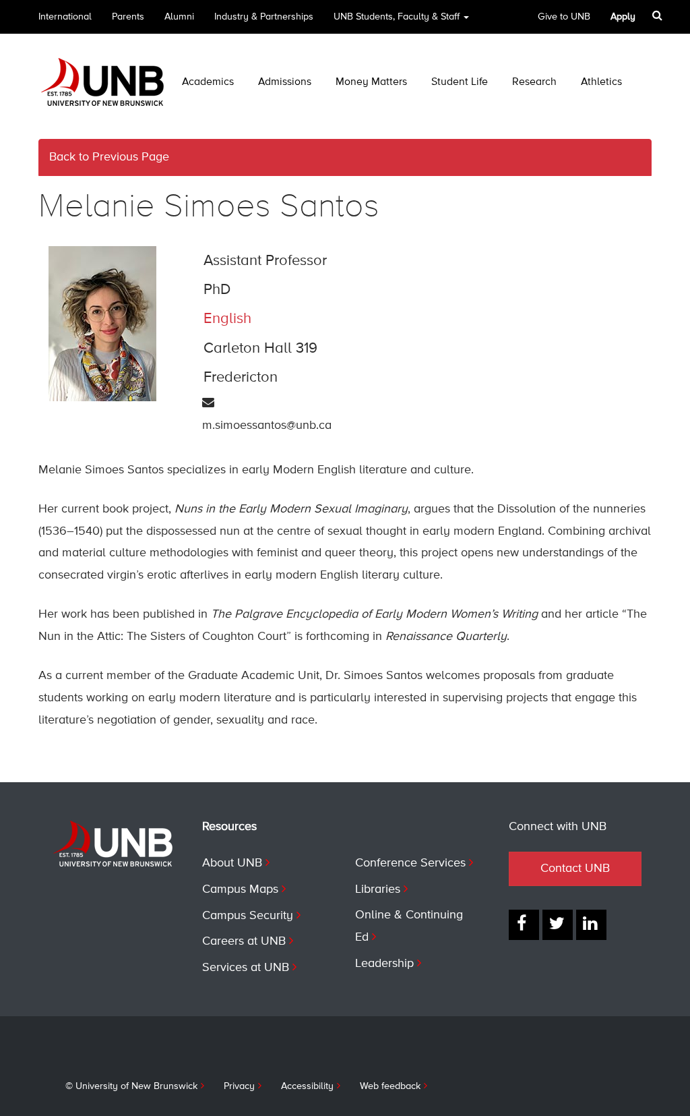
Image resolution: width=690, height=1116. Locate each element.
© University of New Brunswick (131, 1086)
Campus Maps (240, 889)
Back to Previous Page (109, 157)
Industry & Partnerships (263, 17)
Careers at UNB (244, 941)
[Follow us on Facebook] (524, 925)
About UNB (232, 863)
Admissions (284, 82)
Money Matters (371, 82)
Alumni (179, 17)
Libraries (377, 889)
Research (534, 82)
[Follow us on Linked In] (591, 925)
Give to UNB (564, 17)
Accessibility (307, 1086)
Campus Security (247, 916)
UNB (397, 17)
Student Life (459, 82)
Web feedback (390, 1086)
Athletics (601, 82)
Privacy (239, 1086)
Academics (208, 82)
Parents (128, 17)
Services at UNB (245, 968)
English (227, 319)
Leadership (384, 964)
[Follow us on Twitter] (557, 925)
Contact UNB (575, 868)
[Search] (659, 15)
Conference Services (410, 863)
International (65, 17)
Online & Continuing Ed (409, 926)
